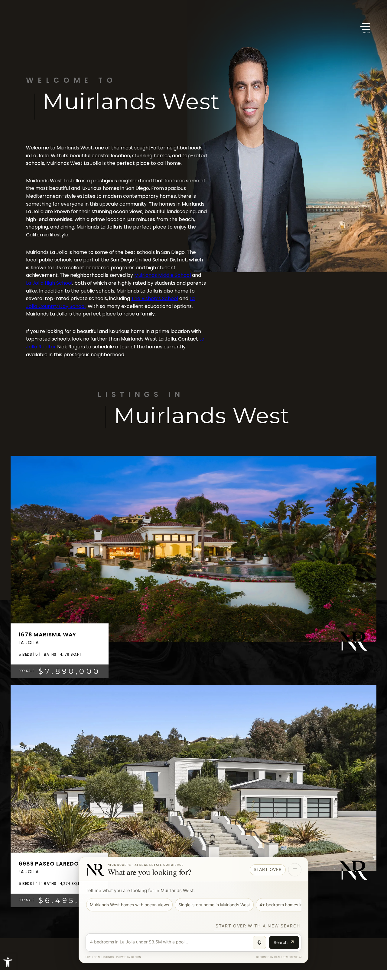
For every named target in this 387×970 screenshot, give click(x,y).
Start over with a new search (258, 926)
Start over (268, 869)
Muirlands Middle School (162, 275)
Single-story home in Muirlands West (214, 904)
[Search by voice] (259, 942)
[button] (365, 28)
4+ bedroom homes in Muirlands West (296, 904)
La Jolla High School (49, 283)
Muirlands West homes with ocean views (129, 904)
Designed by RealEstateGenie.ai (278, 957)
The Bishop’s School (154, 298)
